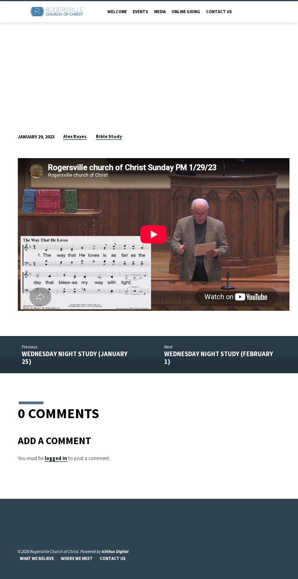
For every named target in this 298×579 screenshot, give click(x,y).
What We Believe (37, 558)
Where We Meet (77, 558)
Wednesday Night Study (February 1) (218, 357)
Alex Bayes (75, 136)
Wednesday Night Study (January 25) (75, 357)
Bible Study (109, 136)
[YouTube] (30, 532)
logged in (56, 458)
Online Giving (186, 11)
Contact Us (219, 11)
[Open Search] (277, 11)
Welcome (117, 11)
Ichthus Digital (115, 551)
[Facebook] (21, 532)
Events (140, 11)
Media (160, 11)
